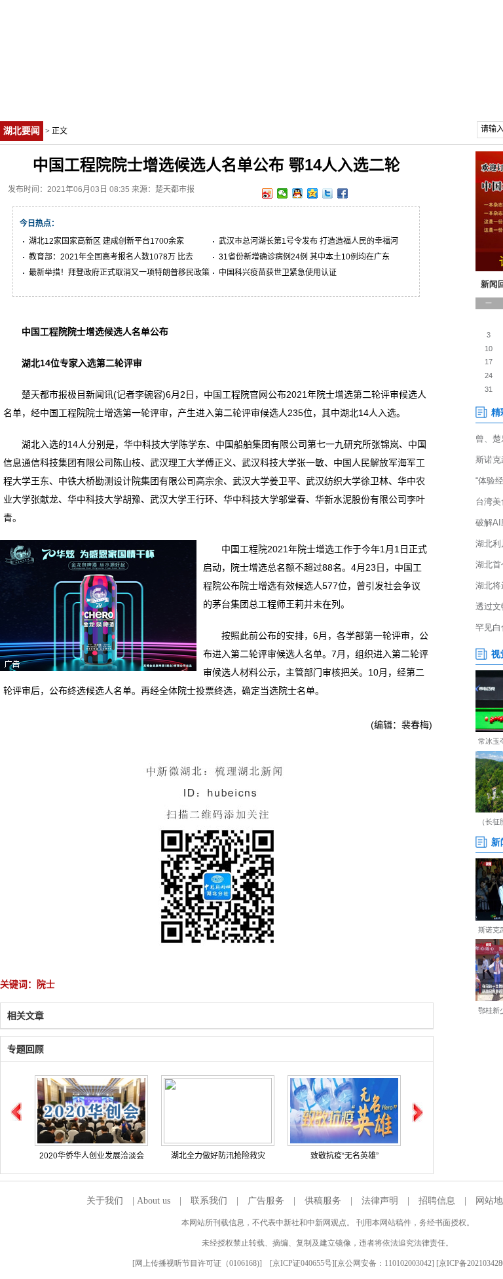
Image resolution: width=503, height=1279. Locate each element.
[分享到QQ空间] (312, 193)
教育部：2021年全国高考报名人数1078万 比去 (111, 256)
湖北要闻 (21, 131)
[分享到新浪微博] (267, 193)
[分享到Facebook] (342, 193)
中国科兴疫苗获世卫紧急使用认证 (278, 272)
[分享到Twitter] (327, 193)
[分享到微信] (282, 193)
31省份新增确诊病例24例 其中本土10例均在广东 (304, 256)
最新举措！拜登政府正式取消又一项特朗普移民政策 (119, 272)
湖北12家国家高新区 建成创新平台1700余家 (106, 241)
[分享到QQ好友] (297, 193)
